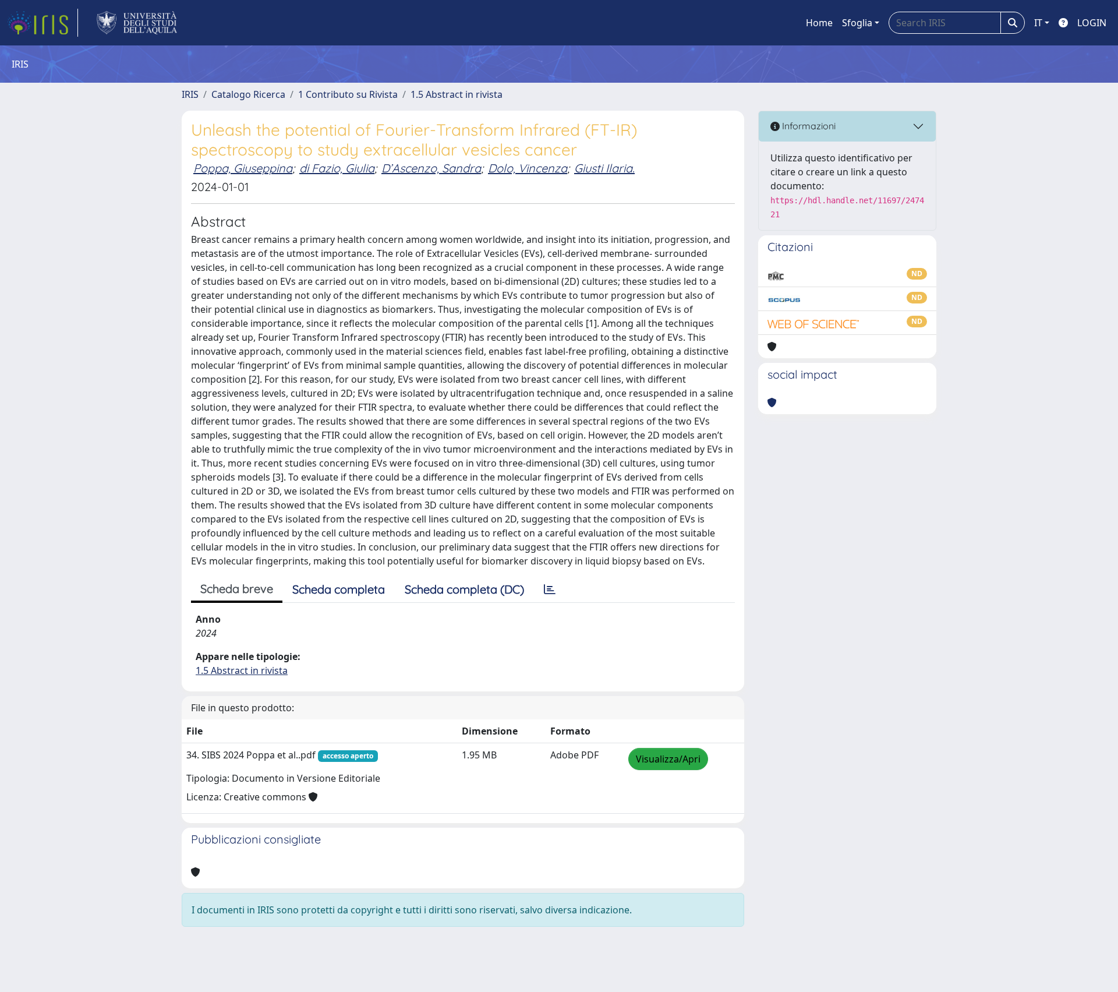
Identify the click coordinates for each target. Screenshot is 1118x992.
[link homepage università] (137, 23)
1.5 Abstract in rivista (457, 94)
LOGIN (1091, 22)
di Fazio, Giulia (336, 168)
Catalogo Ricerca (248, 94)
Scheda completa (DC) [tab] (464, 589)
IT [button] (1038, 22)
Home (819, 22)
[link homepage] (42, 23)
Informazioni (808, 126)
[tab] (549, 589)
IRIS (190, 94)
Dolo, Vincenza (527, 168)
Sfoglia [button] (857, 22)
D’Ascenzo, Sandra (431, 168)
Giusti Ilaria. (604, 168)
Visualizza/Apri (668, 759)
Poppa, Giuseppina (242, 168)
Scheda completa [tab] (338, 589)
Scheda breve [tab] (236, 588)
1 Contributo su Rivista (348, 94)
